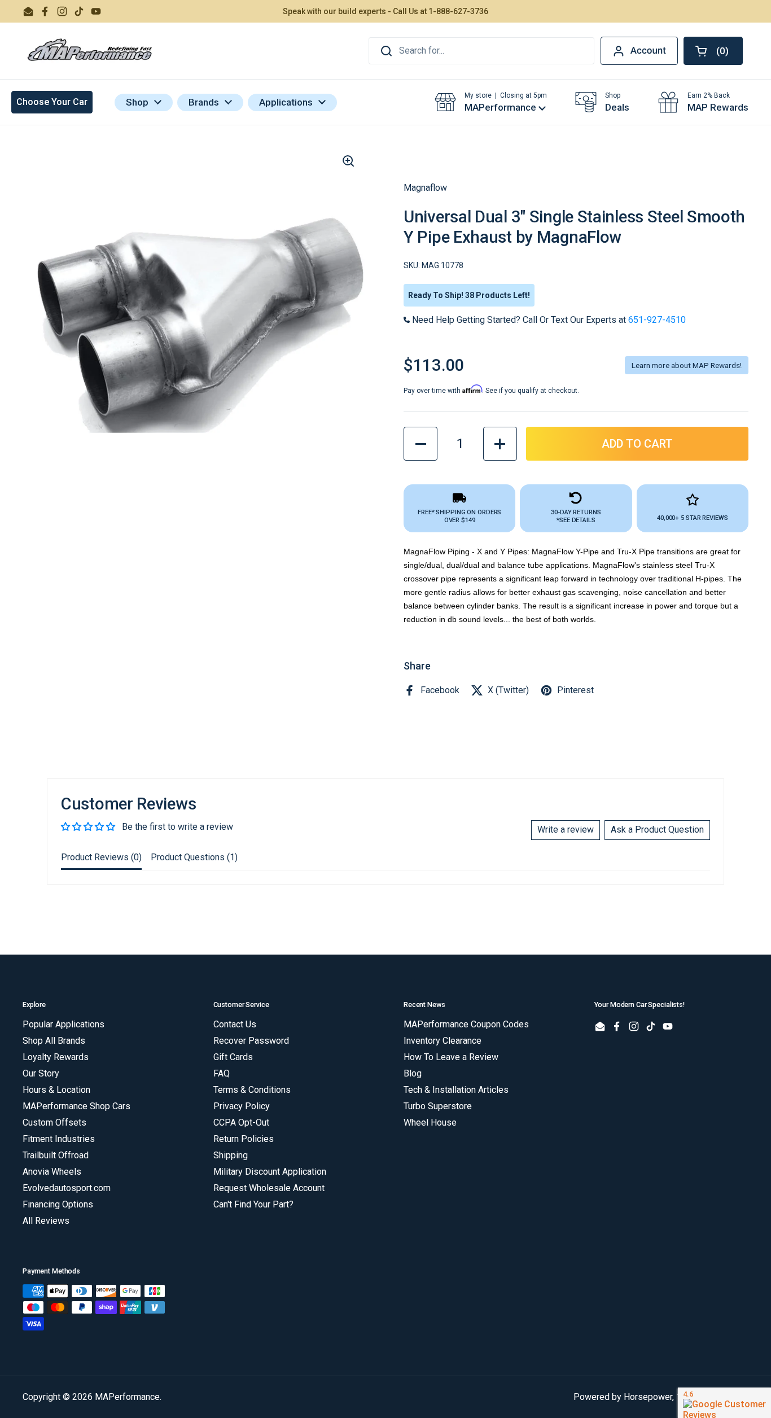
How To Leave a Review (451, 1057)
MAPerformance (127, 1396)
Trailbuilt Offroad (56, 1155)
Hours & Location (56, 1089)
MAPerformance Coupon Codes (466, 1024)
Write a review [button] (565, 829)
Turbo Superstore (438, 1106)
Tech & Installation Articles (456, 1089)
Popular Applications (63, 1024)
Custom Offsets (54, 1122)
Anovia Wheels (52, 1171)
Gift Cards (233, 1057)
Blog (413, 1073)
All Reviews (46, 1220)
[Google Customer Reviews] (724, 1403)
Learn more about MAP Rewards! (687, 365)
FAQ (221, 1073)
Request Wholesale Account (269, 1188)
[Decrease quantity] (420, 444)
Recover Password (251, 1040)
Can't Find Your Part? (253, 1204)
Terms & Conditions (252, 1089)
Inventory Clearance (442, 1040)
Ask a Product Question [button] (657, 829)
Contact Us (234, 1024)
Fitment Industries (59, 1138)
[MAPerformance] (90, 51)
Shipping (230, 1155)
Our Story (41, 1073)
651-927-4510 (657, 319)
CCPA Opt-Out (241, 1122)
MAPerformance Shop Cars (76, 1106)
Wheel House (430, 1122)
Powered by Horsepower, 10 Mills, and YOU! (660, 1396)
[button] (713, 51)
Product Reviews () (101, 857)
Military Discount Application (269, 1171)
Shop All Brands (54, 1040)
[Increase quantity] (500, 444)
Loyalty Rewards (56, 1057)
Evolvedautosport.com (67, 1188)
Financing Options (58, 1204)
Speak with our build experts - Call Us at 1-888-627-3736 (385, 11)
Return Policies (243, 1138)
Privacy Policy (241, 1106)
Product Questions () (194, 857)
